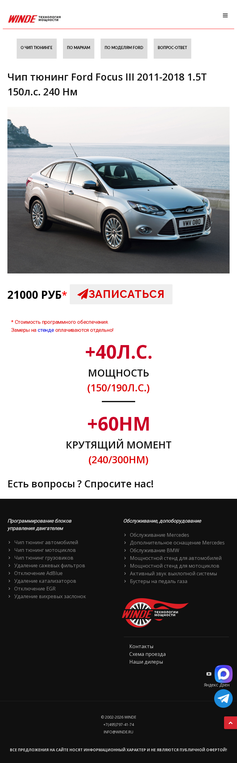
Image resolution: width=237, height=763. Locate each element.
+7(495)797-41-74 (118, 724)
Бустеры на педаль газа (158, 581)
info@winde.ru (118, 732)
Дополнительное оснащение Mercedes (177, 542)
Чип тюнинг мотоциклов (45, 550)
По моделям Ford (124, 48)
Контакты (141, 646)
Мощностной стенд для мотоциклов (174, 565)
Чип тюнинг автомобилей (46, 542)
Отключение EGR (35, 588)
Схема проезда (147, 654)
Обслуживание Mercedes (159, 535)
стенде (46, 330)
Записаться (127, 294)
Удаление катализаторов (45, 580)
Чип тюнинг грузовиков (43, 557)
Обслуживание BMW (154, 550)
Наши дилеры (146, 661)
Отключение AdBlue (38, 573)
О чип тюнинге (36, 48)
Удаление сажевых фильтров (49, 565)
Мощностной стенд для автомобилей (176, 558)
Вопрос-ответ (172, 48)
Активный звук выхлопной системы (173, 573)
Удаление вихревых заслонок (50, 596)
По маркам (78, 48)
